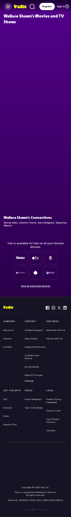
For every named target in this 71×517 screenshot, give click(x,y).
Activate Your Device (32, 357)
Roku (6, 416)
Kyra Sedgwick (46, 222)
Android (7, 408)
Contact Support (34, 330)
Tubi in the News (34, 408)
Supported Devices (35, 347)
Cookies (51, 430)
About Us (8, 330)
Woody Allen (10, 222)
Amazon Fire (10, 424)
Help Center (31, 338)
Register (47, 6)
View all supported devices (35, 286)
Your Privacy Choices (53, 420)
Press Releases (33, 399)
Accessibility (32, 367)
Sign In (61, 6)
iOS (5, 399)
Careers (7, 338)
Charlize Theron (27, 222)
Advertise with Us (56, 330)
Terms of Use (53, 410)
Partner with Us (54, 338)
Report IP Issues (34, 375)
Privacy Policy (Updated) (53, 401)
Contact (7, 347)
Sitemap (29, 381)
